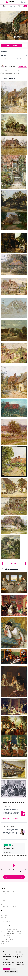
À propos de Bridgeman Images (8, 891)
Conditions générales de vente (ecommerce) (12, 931)
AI (21, 6)
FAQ (2, 904)
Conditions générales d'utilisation (9, 929)
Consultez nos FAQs (15, 819)
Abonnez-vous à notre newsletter (9, 906)
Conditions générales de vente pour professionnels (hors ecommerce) (13, 934)
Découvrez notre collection (7, 819)
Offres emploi (4, 900)
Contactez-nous (22, 66)
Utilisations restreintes (6, 937)
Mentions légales (5, 941)
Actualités (3, 895)
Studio (2, 902)
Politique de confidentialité (7, 939)
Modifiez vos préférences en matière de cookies (13, 943)
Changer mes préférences (11, 971)
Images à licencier (5, 898)
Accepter (6, 969)
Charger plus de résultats (15, 563)
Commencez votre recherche (14, 877)
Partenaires (4, 893)
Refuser (13, 969)
